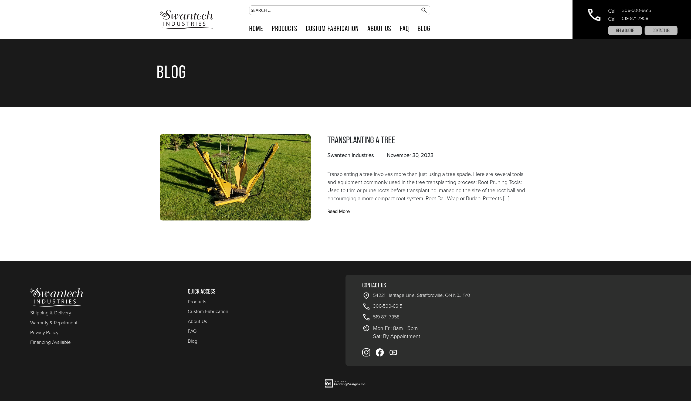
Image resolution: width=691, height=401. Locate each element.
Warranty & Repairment (53, 322)
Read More (338, 211)
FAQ (404, 28)
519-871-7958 (635, 18)
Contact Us (661, 30)
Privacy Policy (44, 332)
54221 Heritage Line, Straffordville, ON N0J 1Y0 (421, 295)
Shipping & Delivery (50, 312)
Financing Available (50, 342)
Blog (424, 28)
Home (256, 28)
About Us (379, 28)
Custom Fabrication (332, 28)
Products (284, 28)
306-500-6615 (636, 10)
